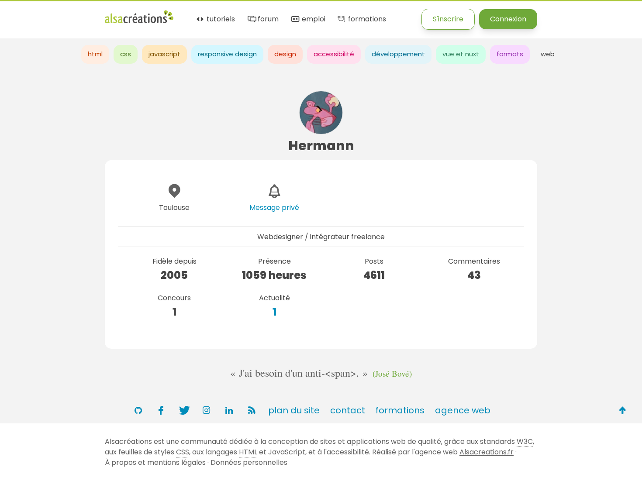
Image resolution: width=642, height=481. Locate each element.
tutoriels (220, 19)
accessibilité (334, 53)
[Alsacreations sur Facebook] (161, 410)
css (125, 53)
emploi (312, 19)
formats (510, 53)
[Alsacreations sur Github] (138, 410)
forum (267, 19)
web (548, 53)
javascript (164, 53)
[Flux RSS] (251, 410)
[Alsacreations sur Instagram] (206, 410)
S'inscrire (448, 19)
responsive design (227, 53)
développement (398, 53)
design (285, 53)
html (95, 53)
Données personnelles (249, 462)
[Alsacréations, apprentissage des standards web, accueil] (139, 22)
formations (366, 19)
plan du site (294, 410)
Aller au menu (23, 14)
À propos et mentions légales (155, 462)
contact (347, 410)
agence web (462, 410)
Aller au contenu (86, 14)
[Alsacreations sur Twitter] (183, 410)
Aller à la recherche (158, 14)
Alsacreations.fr (486, 452)
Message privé (274, 208)
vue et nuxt (460, 53)
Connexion (508, 19)
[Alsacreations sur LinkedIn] (229, 410)
